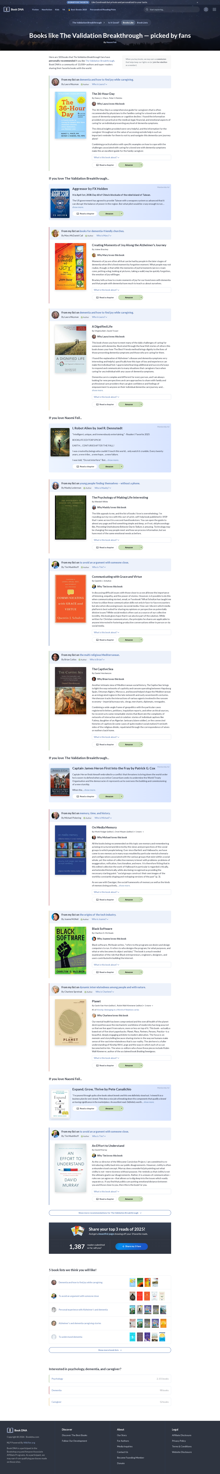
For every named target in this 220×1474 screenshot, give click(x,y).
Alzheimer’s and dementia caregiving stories (80, 1323)
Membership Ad (163, 187)
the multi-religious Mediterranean (99, 654)
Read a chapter (106, 165)
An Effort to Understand (108, 1145)
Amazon (129, 165)
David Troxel (112, 331)
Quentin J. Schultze (103, 580)
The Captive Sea (102, 669)
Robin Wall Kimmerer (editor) (130, 1005)
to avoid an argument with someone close (104, 562)
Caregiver (56, 1401)
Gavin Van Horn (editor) (105, 1005)
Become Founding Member (130, 1457)
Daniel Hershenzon (103, 673)
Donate (121, 1463)
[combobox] (172, 9)
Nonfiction (47, 9)
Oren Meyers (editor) (124, 831)
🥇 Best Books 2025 (77, 9)
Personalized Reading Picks (103, 9)
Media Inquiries (125, 1446)
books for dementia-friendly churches (102, 231)
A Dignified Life (102, 326)
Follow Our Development (74, 1440)
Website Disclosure (182, 1452)
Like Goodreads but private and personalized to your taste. (120, 2)
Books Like (128, 22)
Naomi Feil (111, 42)
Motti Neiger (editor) (104, 831)
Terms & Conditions (182, 1446)
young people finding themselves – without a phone (109, 483)
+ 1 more (138, 831)
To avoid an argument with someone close (79, 1296)
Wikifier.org (29, 1442)
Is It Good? (113, 22)
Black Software (102, 928)
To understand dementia (70, 1337)
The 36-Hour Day (103, 93)
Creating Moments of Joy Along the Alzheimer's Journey (129, 245)
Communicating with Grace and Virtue (117, 576)
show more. (78, 207)
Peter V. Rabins (115, 98)
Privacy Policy (179, 1440)
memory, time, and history (95, 813)
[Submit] (147, 9)
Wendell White (101, 501)
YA (63, 9)
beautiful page (106, 1233)
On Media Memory (104, 827)
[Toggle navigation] (214, 9)
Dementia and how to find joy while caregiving (80, 1282)
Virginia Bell (100, 331)
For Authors (123, 1440)
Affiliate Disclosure (181, 1435)
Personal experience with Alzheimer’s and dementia (83, 1309)
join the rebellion (160, 62)
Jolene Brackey (101, 249)
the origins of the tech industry (98, 914)
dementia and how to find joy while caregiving (106, 79)
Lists (142, 22)
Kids (57, 9)
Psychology (57, 1378)
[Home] (15, 9)
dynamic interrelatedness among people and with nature (112, 987)
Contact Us (122, 1452)
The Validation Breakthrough (87, 22)
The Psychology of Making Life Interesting (120, 497)
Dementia (56, 1390)
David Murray (101, 1150)
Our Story (122, 1435)
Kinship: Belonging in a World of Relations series (118, 1009)
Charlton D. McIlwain (104, 933)
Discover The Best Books (74, 1435)
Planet (96, 1001)
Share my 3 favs (133, 1246)
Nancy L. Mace (101, 98)
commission (161, 59)
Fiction (35, 9)
